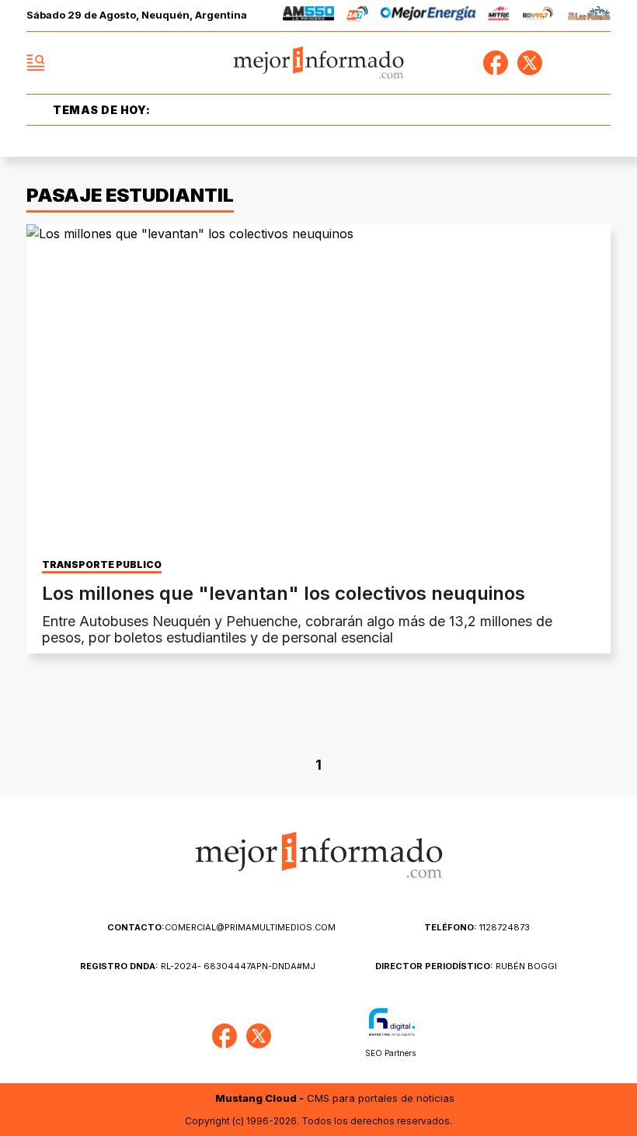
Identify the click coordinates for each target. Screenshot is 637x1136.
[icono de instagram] (564, 62)
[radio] (309, 16)
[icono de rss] (598, 62)
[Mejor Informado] (319, 63)
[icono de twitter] (529, 62)
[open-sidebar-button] (35, 63)
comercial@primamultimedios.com (221, 927)
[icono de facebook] (495, 62)
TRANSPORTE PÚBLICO (102, 565)
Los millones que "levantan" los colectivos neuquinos (283, 593)
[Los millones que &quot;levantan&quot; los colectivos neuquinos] (318, 388)
